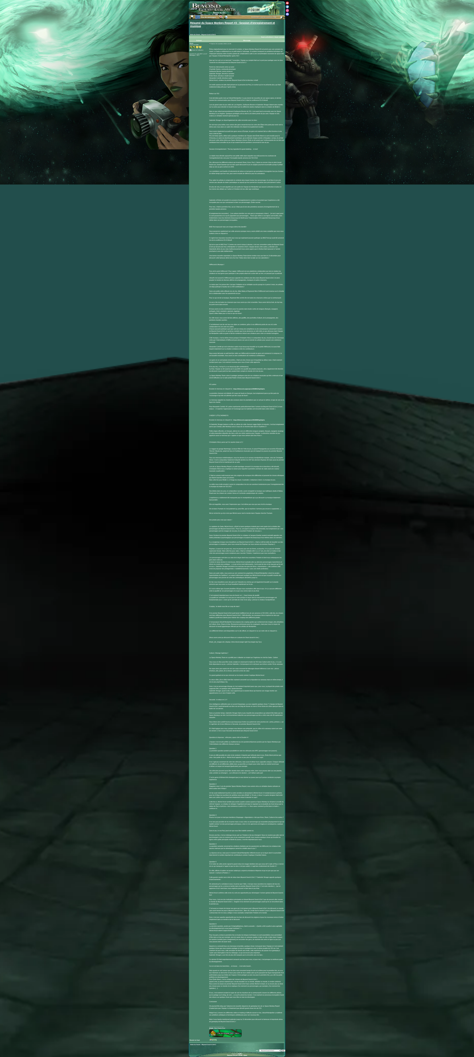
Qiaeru (245, 1055)
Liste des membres (266, 17)
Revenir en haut (195, 1040)
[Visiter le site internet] (213, 1040)
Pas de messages (208, 17)
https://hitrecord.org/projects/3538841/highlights (249, 389)
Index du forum (195, 34)
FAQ (274, 17)
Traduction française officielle (234, 1055)
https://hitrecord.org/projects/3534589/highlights (249, 420)
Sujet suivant (280, 37)
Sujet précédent (267, 37)
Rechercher (255, 17)
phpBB (239, 1054)
